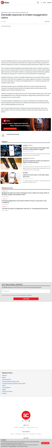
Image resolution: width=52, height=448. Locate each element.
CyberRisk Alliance (22, 427)
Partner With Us (39, 433)
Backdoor (4, 375)
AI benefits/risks (28, 145)
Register (49, 2)
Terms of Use (23, 295)
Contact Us (28, 427)
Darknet (4, 389)
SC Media (15, 427)
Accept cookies (45, 443)
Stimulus (4, 393)
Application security (6, 12)
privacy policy (13, 446)
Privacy (36, 427)
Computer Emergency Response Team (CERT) (13, 383)
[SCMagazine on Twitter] (26, 421)
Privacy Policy (29, 295)
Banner (4, 377)
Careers (32, 427)
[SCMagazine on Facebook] (23, 421)
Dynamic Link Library (7, 391)
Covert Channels (6, 387)
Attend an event (25, 433)
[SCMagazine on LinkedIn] (29, 421)
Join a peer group (32, 433)
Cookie (4, 385)
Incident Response (16, 12)
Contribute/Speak (18, 433)
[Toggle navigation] (38, 2)
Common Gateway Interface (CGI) (10, 381)
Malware (23, 12)
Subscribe (26, 298)
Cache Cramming (6, 379)
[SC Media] (5, 2)
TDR (27, 12)
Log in (44, 2)
